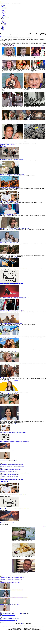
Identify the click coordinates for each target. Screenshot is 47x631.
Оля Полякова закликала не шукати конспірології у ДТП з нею (10, 582)
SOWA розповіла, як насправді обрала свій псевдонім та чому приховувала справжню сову (14, 297)
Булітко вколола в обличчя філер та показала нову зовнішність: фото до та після (13, 597)
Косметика (4, 24)
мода (1, 144)
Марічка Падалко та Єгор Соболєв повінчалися (7, 377)
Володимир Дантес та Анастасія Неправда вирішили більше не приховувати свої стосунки (14, 228)
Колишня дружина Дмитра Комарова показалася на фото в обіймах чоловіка (14, 611)
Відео (3, 13)
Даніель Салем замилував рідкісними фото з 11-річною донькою (10, 201)
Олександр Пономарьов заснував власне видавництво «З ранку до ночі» (11, 283)
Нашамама (4, 16)
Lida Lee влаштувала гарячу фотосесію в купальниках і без (9, 618)
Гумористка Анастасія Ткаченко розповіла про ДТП (8, 420)
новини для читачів (3, 621)
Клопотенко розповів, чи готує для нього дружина (8, 214)
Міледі (3, 18)
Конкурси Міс (4, 8)
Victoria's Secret (12, 144)
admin (8, 284)
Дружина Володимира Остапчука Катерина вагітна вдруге (9, 242)
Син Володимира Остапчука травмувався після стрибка (9, 254)
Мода (3, 10)
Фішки (3, 12)
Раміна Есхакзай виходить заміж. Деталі (8, 460)
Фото (3, 28)
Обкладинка (4, 23)
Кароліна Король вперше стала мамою (6, 616)
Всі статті (3, 5)
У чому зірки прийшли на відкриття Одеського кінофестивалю (10, 187)
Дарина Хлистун (6, 144)
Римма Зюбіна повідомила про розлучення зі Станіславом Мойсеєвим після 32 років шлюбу (14, 613)
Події (3, 6)
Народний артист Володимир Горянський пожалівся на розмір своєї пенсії (12, 174)
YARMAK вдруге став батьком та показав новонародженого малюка (11, 323)
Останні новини (4, 462)
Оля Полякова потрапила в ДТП (7, 450)
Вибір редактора (5, 481)
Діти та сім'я (4, 7)
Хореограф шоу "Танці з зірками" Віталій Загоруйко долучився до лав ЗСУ (12, 310)
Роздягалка (16, 405)
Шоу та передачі (4, 21)
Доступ (3, 15)
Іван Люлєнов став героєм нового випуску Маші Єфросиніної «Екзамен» (11, 159)
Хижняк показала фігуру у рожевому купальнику (9, 604)
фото (3, 144)
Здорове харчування (5, 17)
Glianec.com (22, 623)
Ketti (8, 203)
